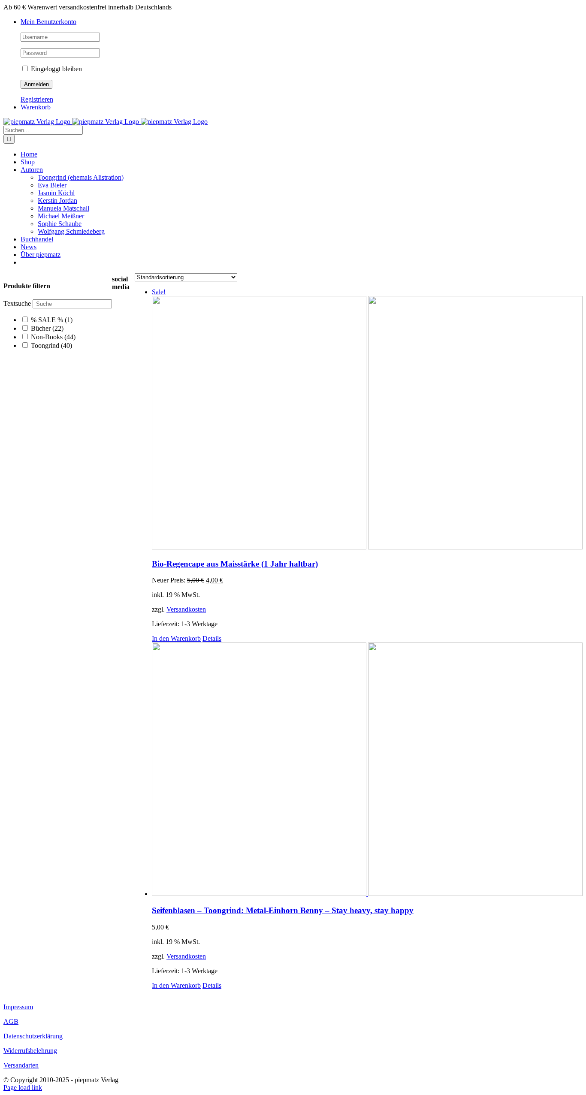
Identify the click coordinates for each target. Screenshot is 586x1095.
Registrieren (37, 99)
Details (211, 638)
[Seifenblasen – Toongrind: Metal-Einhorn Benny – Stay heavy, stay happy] (367, 770)
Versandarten (21, 1065)
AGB (10, 1021)
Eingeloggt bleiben (55, 68)
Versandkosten (186, 609)
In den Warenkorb (176, 638)
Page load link (22, 1087)
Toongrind (51, 345)
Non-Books (53, 337)
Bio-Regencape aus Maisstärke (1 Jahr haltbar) (235, 563)
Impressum (18, 1007)
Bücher (47, 328)
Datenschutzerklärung (33, 1036)
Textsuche (17, 303)
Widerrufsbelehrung (30, 1050)
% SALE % (51, 319)
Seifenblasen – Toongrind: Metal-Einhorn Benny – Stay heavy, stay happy (283, 910)
